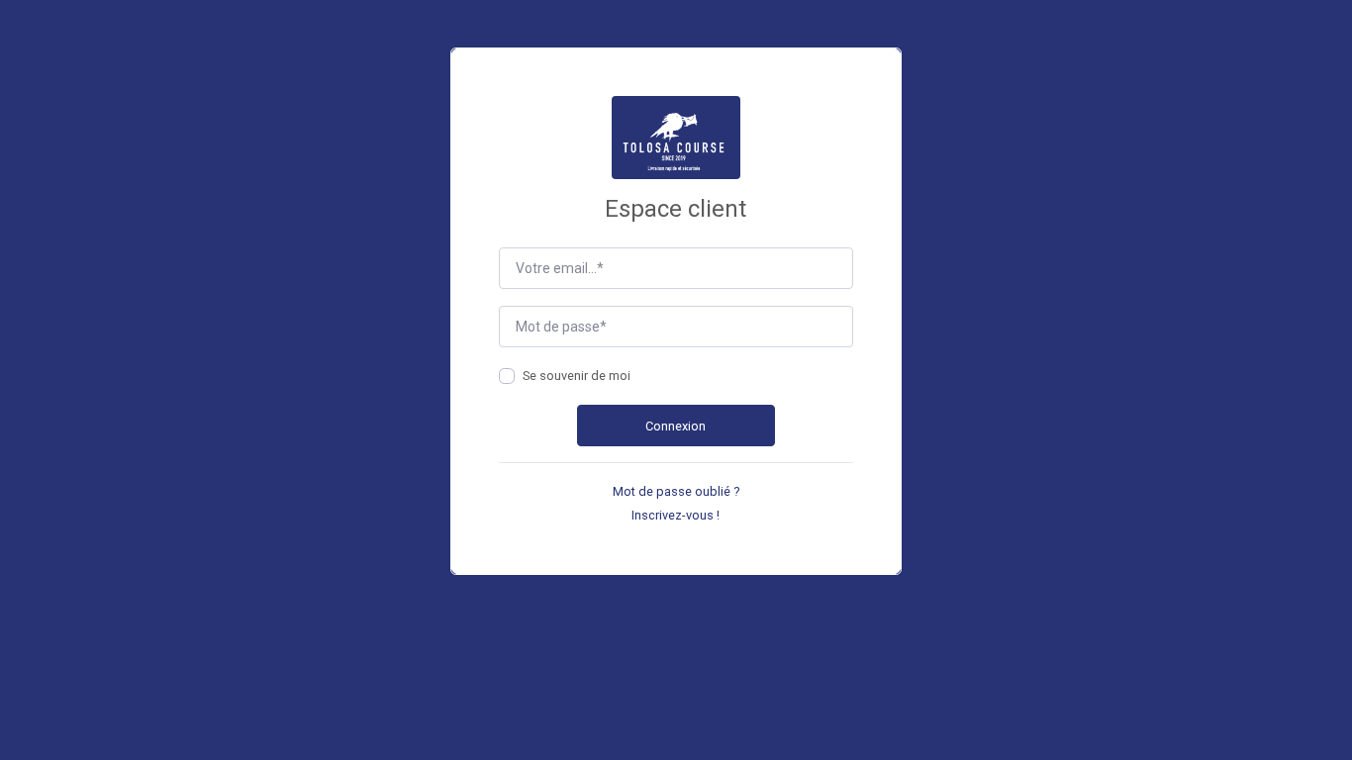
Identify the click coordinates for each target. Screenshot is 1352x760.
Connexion (675, 426)
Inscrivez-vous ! (675, 515)
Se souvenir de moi (576, 375)
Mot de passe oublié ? (676, 491)
